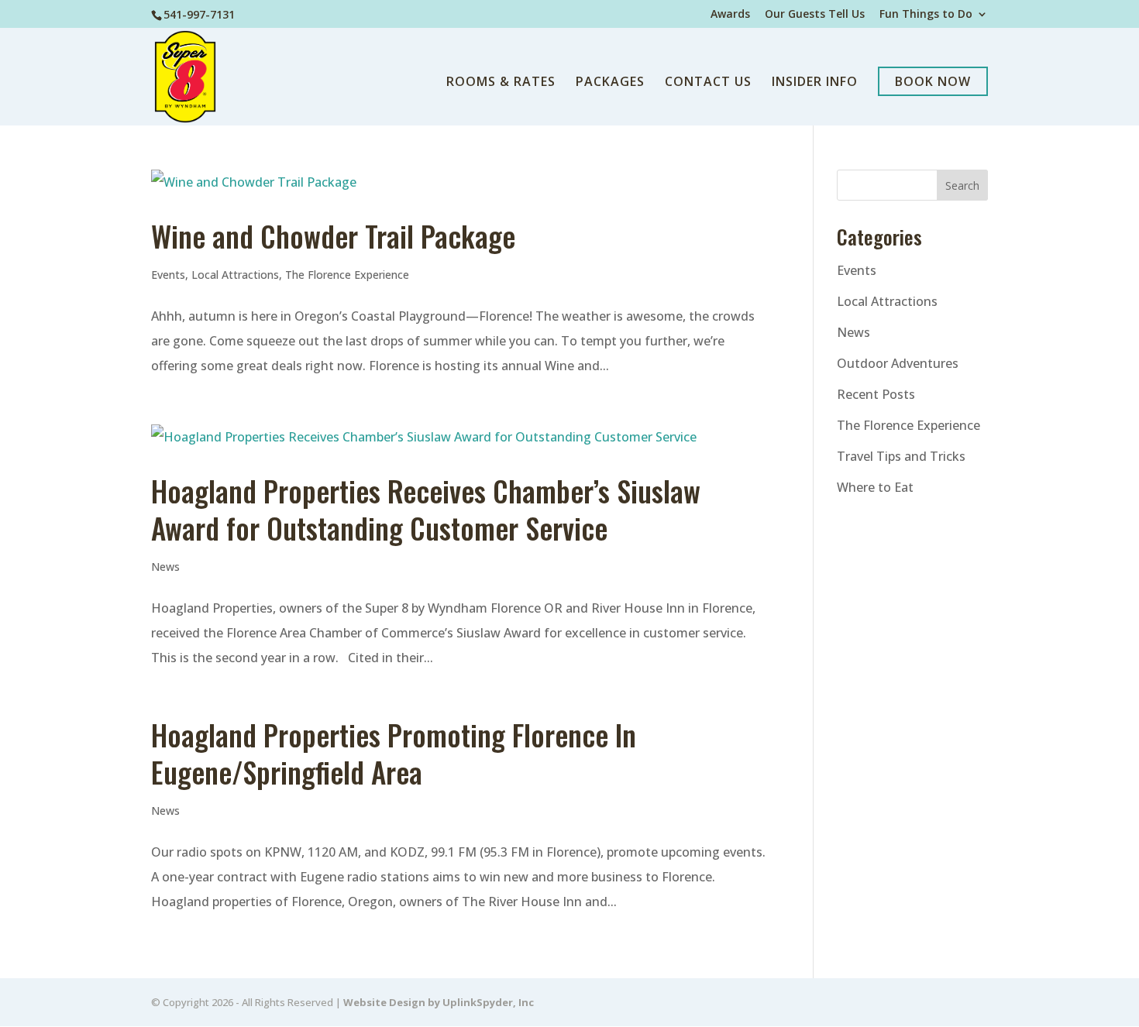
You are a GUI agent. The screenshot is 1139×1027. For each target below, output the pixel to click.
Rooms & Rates (501, 83)
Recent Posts (876, 394)
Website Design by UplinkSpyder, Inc (438, 1002)
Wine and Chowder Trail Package (333, 236)
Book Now (933, 81)
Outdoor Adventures (897, 363)
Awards (730, 15)
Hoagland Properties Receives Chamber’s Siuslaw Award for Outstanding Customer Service (425, 509)
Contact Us (708, 83)
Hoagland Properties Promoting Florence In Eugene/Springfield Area (393, 753)
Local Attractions (235, 274)
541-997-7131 (199, 14)
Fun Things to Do (925, 15)
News (165, 566)
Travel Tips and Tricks (901, 456)
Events (168, 274)
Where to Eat (875, 487)
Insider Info (815, 83)
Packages (610, 83)
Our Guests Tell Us (815, 15)
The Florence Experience (347, 274)
